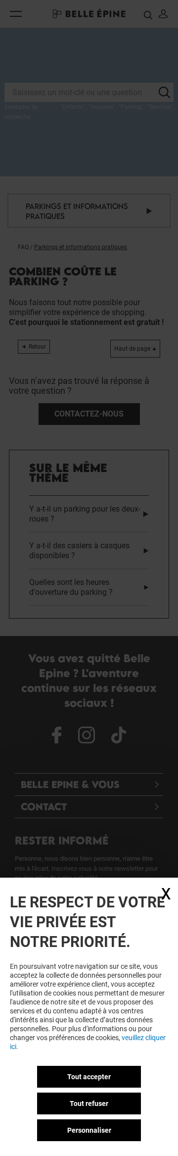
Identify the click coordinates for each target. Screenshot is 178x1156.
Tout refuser (89, 1103)
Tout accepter (89, 1077)
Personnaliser (89, 1130)
